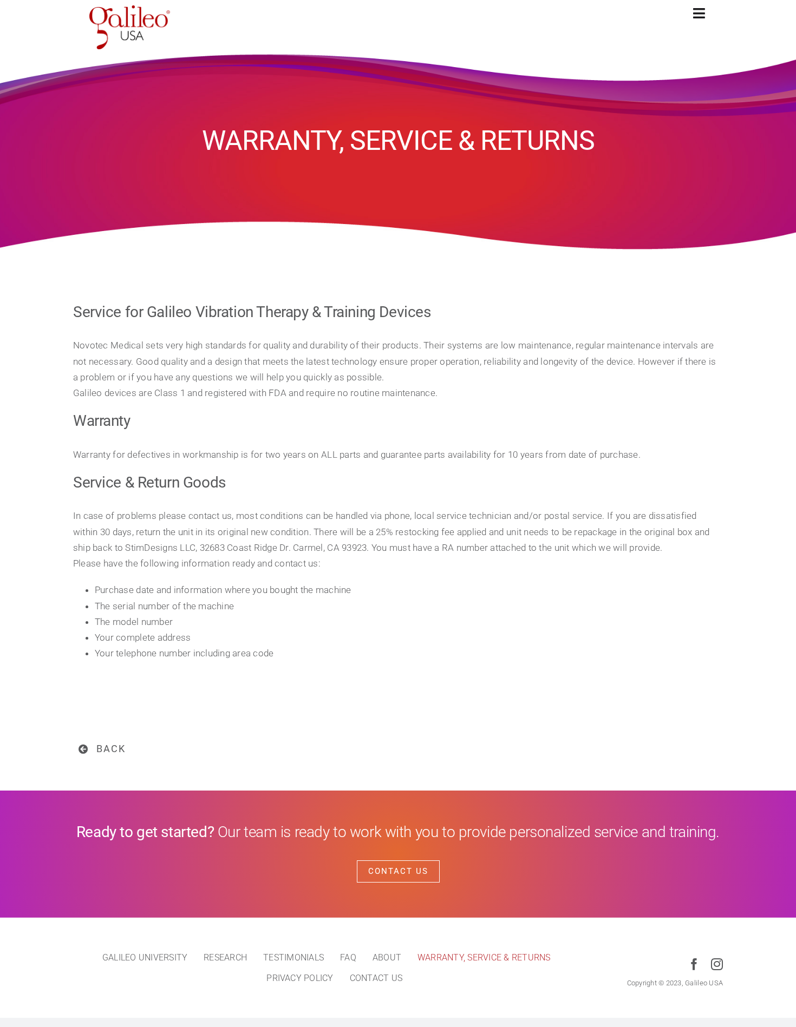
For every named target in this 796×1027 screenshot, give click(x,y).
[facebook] (694, 964)
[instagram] (717, 964)
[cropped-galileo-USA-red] (130, 9)
